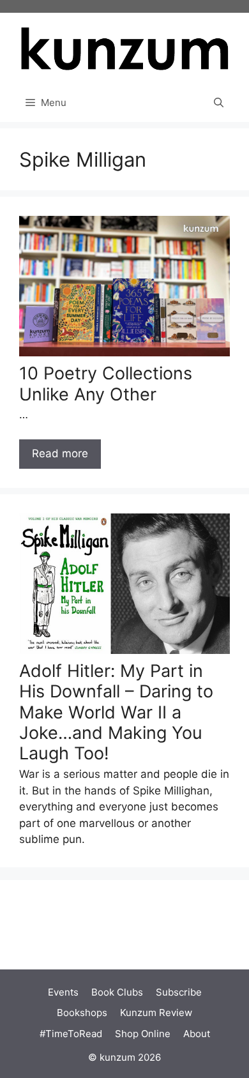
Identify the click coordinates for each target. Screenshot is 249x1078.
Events (63, 992)
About (196, 1034)
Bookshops (82, 1012)
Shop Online (142, 1034)
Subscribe (179, 992)
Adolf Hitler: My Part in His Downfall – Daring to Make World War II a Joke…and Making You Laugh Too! (116, 712)
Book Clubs (117, 992)
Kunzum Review (156, 1012)
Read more (60, 453)
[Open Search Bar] (218, 103)
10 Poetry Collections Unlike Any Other (105, 383)
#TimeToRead (71, 1034)
